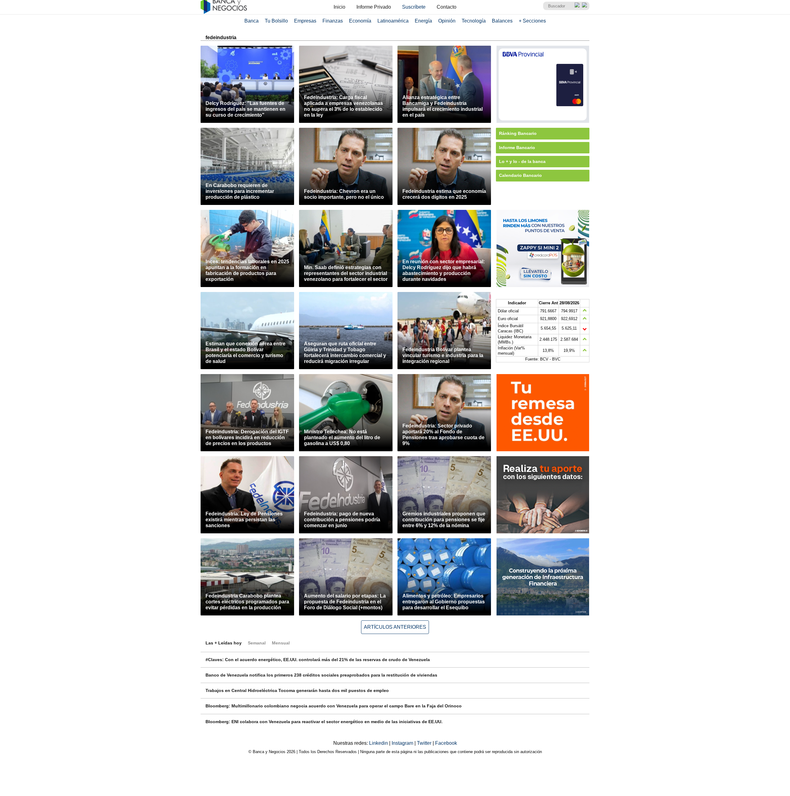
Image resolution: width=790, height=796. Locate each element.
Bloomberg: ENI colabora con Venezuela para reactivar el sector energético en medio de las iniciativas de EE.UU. (324, 721)
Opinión (446, 20)
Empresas (305, 20)
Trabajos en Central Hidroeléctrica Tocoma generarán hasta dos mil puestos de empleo (297, 690)
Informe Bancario (517, 147)
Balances (502, 20)
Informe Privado (373, 7)
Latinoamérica (393, 20)
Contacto (446, 7)
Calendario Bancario (520, 175)
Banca (251, 20)
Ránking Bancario (518, 133)
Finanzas (332, 20)
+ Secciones (532, 20)
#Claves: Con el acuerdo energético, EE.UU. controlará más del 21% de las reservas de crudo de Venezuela (318, 659)
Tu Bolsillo (276, 20)
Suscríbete (414, 7)
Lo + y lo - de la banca (522, 161)
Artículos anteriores (395, 627)
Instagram (403, 743)
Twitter (425, 743)
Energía (423, 20)
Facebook (446, 743)
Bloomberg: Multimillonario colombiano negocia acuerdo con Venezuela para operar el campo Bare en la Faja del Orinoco (334, 705)
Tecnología (474, 20)
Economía (360, 20)
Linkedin (379, 743)
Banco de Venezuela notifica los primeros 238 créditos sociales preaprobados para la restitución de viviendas (321, 675)
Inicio (339, 7)
